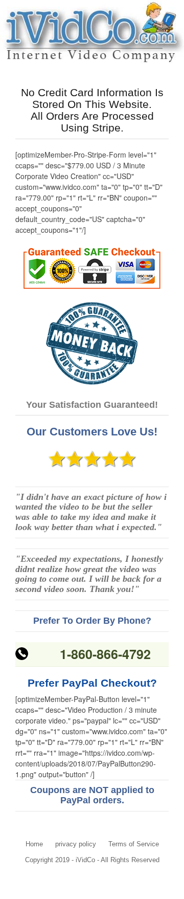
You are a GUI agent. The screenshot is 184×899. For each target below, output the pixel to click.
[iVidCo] (92, 33)
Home (34, 844)
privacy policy (75, 844)
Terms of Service (133, 844)
